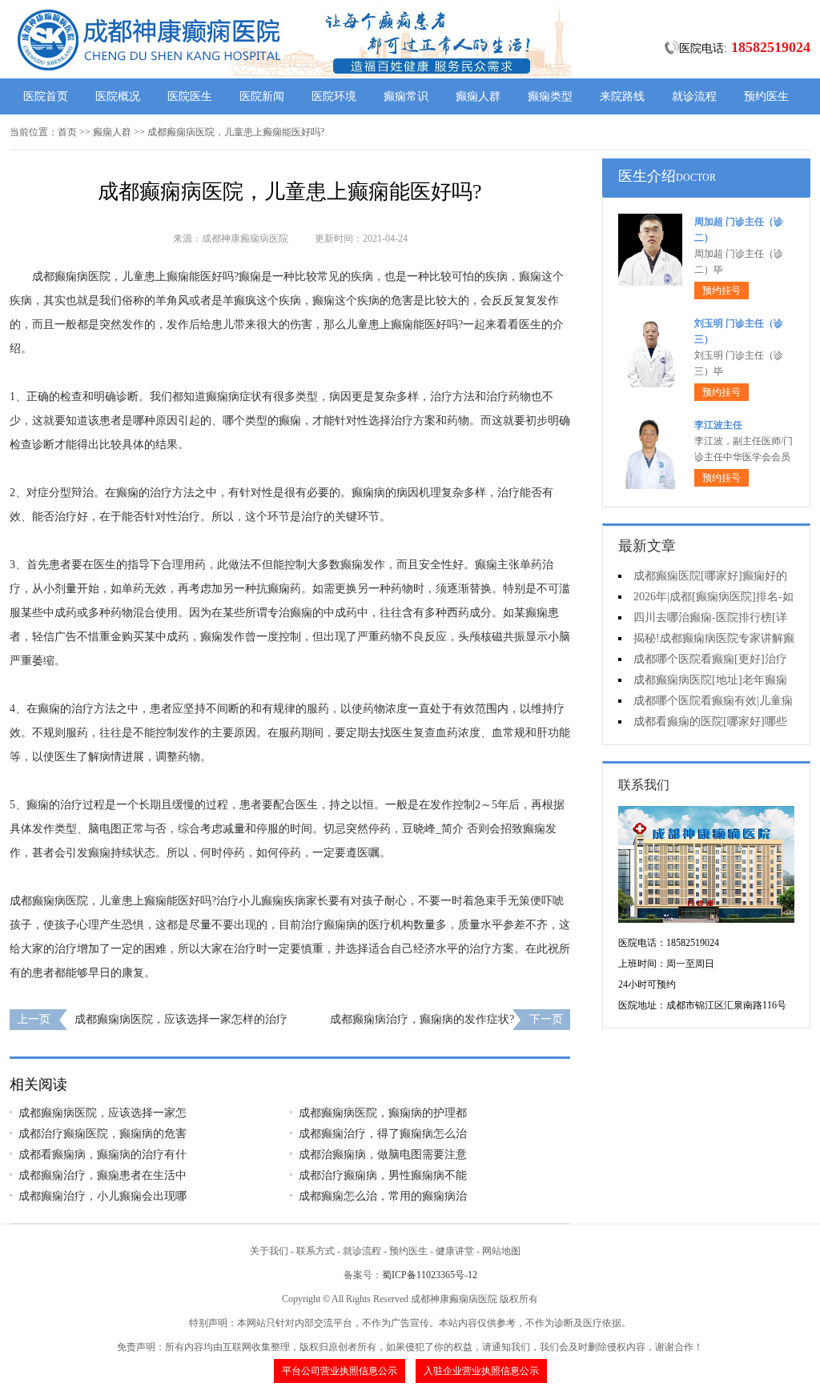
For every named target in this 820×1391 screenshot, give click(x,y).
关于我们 (269, 1251)
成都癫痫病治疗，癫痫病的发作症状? (422, 1019)
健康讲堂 (455, 1251)
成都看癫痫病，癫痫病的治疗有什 (102, 1154)
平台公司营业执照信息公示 (339, 1371)
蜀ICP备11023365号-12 (429, 1275)
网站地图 (501, 1251)
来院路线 (622, 96)
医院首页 (45, 96)
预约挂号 (721, 290)
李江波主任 (718, 425)
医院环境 (334, 96)
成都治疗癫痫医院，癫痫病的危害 (102, 1134)
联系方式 (315, 1251)
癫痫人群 (478, 96)
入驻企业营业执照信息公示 (481, 1371)
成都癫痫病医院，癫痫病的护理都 (383, 1113)
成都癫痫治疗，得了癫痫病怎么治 (383, 1134)
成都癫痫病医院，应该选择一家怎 (102, 1113)
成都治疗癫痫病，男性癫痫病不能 (383, 1175)
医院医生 (189, 96)
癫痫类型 (550, 96)
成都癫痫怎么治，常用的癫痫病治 (383, 1196)
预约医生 (766, 96)
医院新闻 (261, 96)
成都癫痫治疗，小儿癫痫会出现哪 (102, 1196)
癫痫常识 (406, 96)
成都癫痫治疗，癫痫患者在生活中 (102, 1175)
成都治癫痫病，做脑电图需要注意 (383, 1154)
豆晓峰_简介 (433, 829)
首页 (67, 132)
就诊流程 (694, 96)
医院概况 (117, 96)
